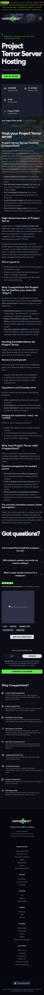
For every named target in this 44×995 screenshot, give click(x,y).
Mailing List (22, 959)
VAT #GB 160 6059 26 (17, 833)
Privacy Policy (22, 928)
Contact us (22, 912)
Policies (22, 937)
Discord (22, 917)
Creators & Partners (22, 962)
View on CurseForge (22, 637)
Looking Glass (22, 901)
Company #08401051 (22, 831)
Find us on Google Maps (22, 939)
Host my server (11, 76)
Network (22, 898)
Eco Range (22, 879)
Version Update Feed (22, 964)
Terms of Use (22, 931)
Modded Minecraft (22, 851)
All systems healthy (23, 983)
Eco (11, 656)
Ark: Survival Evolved (22, 857)
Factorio (22, 865)
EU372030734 (29, 833)
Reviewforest (22, 956)
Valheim (22, 860)
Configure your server (22, 672)
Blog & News (22, 950)
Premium (32, 656)
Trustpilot (22, 953)
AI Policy (22, 934)
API (22, 895)
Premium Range (22, 882)
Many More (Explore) (22, 868)
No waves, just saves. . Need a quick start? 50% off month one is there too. (22, 6)
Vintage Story (22, 862)
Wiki (22, 914)
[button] (40, 18)
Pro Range (22, 885)
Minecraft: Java (22, 854)
